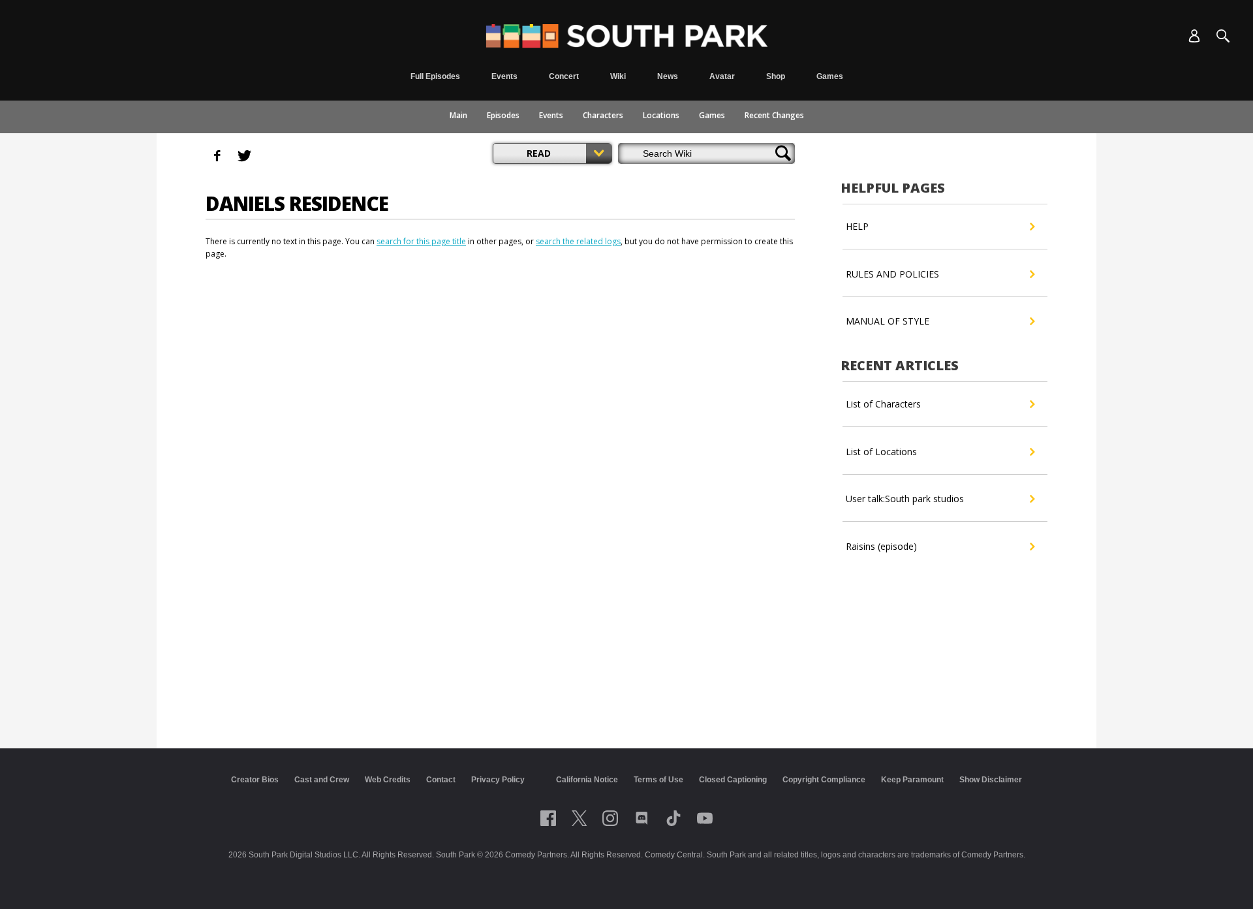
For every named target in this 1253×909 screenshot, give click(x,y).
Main (458, 115)
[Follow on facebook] (548, 818)
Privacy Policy (498, 779)
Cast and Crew (321, 779)
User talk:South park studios (905, 498)
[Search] (1223, 35)
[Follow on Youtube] (705, 818)
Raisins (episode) (881, 546)
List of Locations (881, 451)
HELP (857, 226)
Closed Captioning (733, 779)
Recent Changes (774, 115)
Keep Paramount (912, 779)
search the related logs (578, 241)
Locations (661, 115)
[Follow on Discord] (642, 818)
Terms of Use (658, 779)
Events (551, 115)
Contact (441, 779)
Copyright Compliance (823, 779)
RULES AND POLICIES (892, 274)
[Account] (1194, 35)
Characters (603, 115)
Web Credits (387, 779)
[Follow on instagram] (610, 818)
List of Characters (883, 404)
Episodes (503, 115)
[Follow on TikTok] (673, 818)
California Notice (587, 779)
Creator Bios (255, 779)
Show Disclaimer (990, 779)
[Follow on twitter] (579, 818)
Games (712, 115)
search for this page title (421, 241)
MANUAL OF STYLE (887, 321)
